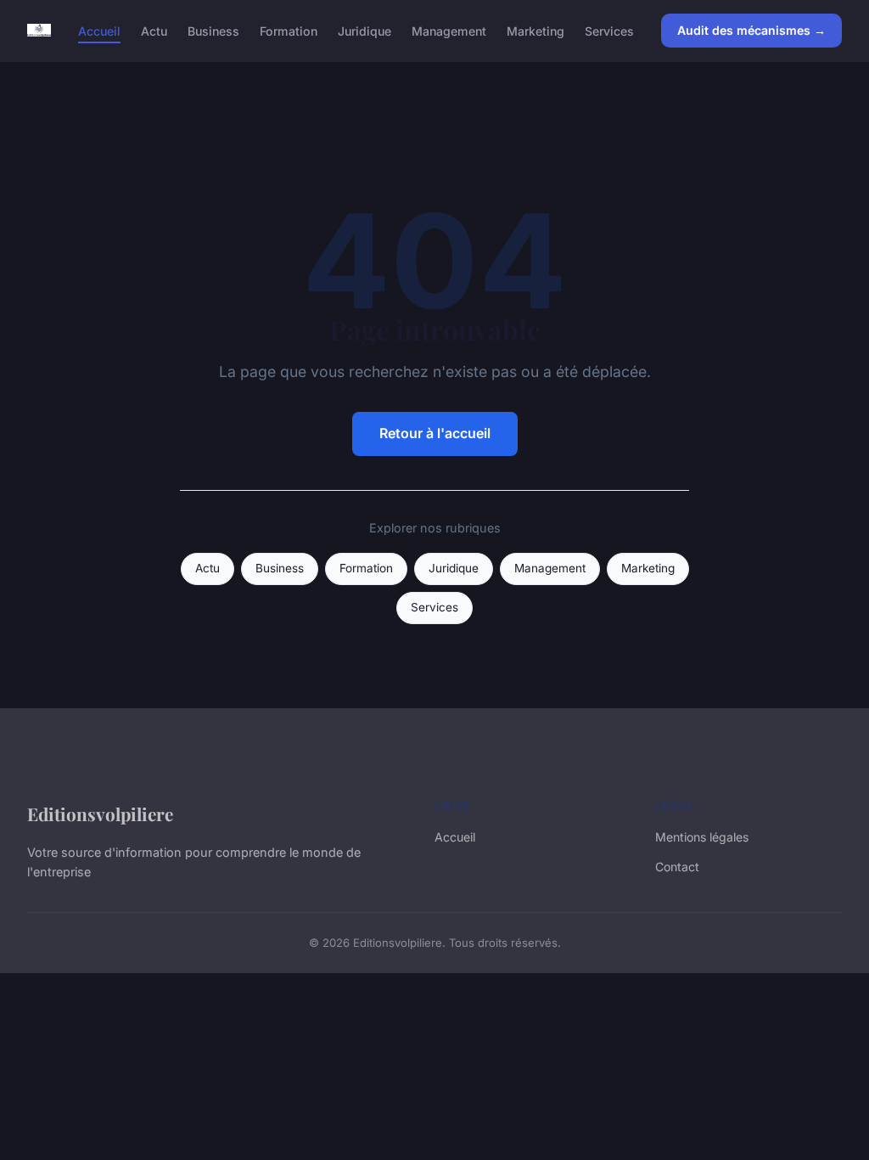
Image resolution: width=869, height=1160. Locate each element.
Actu (154, 30)
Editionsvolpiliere (100, 813)
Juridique (364, 30)
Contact (677, 866)
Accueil (99, 30)
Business (213, 30)
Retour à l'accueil (435, 433)
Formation (288, 30)
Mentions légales (701, 837)
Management (449, 30)
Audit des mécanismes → (751, 30)
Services (609, 30)
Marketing (535, 30)
